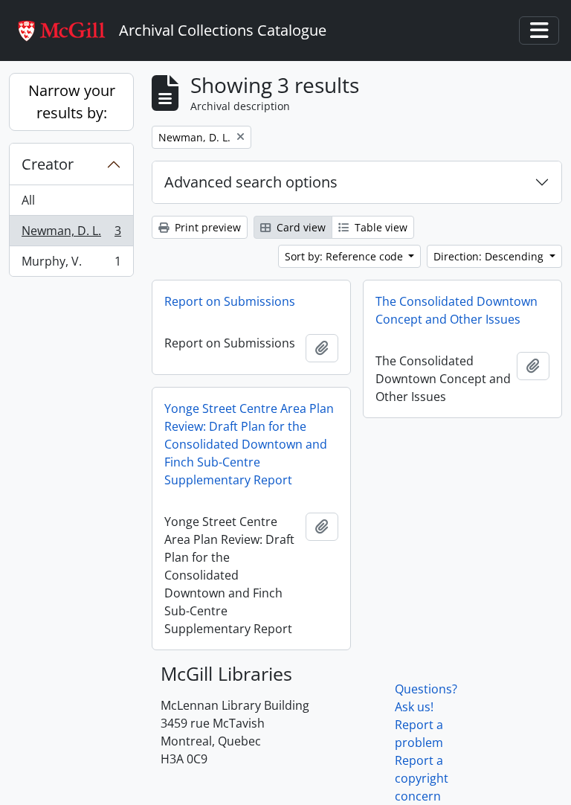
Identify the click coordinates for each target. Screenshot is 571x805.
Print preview (206, 227)
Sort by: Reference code (345, 256)
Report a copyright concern (421, 778)
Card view (300, 227)
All (28, 200)
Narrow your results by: (71, 101)
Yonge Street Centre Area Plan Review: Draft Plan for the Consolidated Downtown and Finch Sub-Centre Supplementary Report (249, 444)
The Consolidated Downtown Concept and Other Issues (456, 310)
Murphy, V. (71, 264)
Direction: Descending (489, 256)
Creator (48, 164)
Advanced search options (251, 182)
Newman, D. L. (71, 234)
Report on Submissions (229, 301)
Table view (379, 227)
